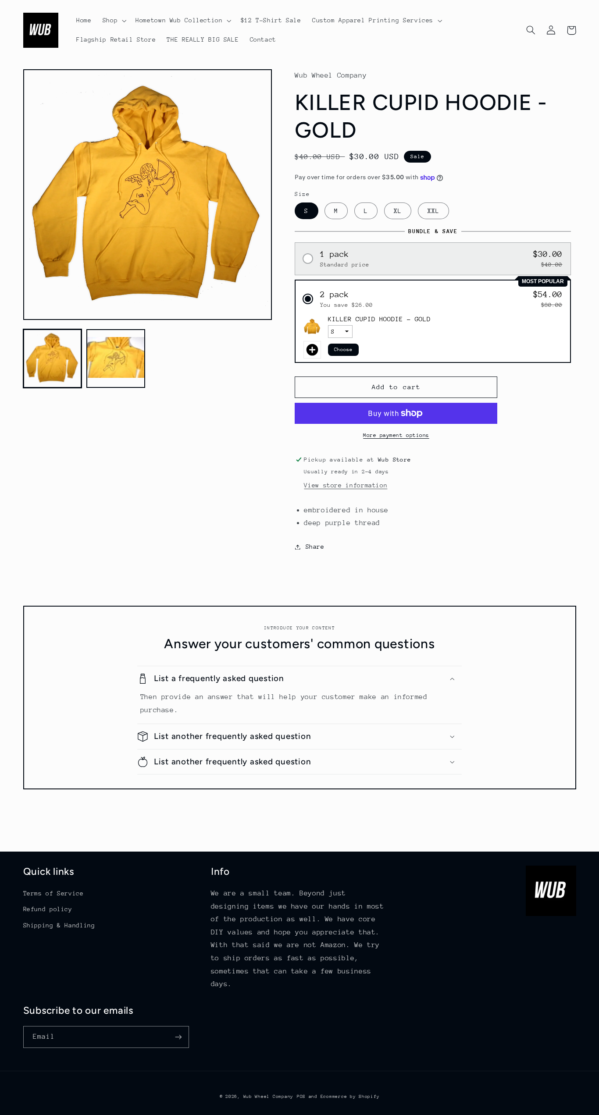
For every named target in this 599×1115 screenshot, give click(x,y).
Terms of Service (53, 893)
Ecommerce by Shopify (350, 1096)
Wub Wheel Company (268, 1096)
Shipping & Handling (59, 925)
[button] (113, 20)
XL (398, 210)
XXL (433, 210)
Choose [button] (343, 349)
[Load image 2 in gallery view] (115, 358)
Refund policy (47, 909)
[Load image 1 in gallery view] (52, 358)
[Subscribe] (178, 1037)
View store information (345, 485)
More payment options (396, 435)
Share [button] (315, 546)
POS (301, 1096)
